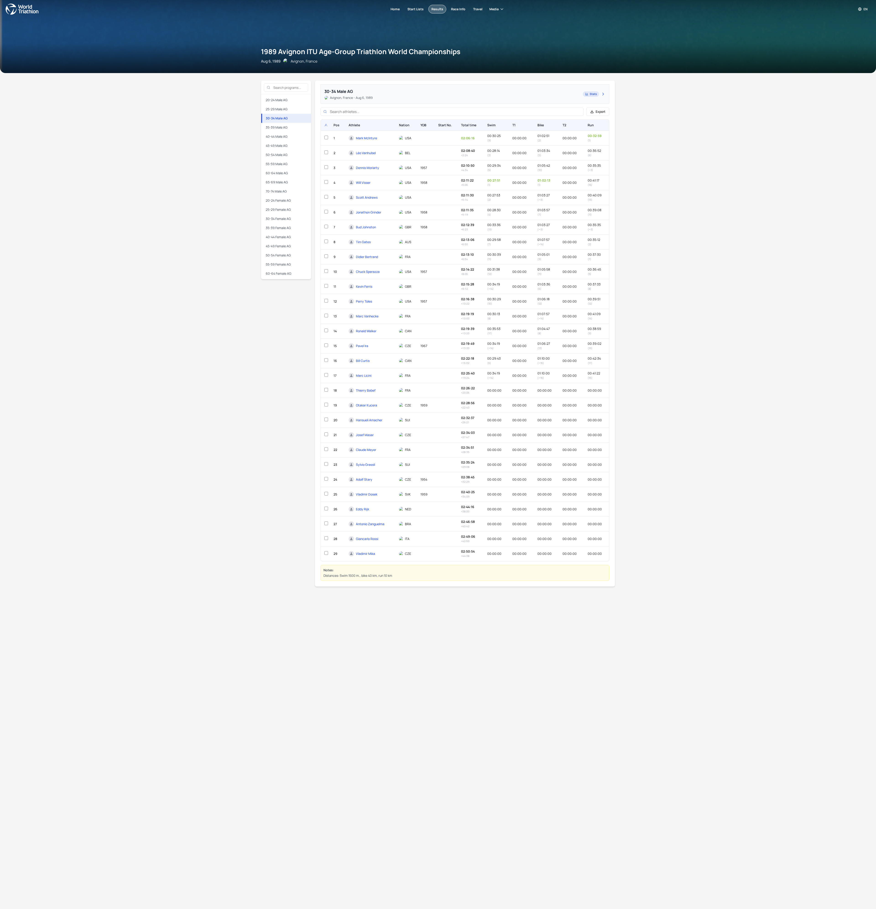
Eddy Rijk (362, 509)
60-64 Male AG (277, 173)
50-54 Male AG (276, 155)
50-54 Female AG (278, 255)
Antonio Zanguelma (370, 524)
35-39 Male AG (276, 127)
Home (395, 9)
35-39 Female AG (278, 228)
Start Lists (415, 9)
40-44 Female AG (278, 237)
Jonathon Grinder (368, 212)
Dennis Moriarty (367, 168)
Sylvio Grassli (365, 464)
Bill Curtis (363, 360)
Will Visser (363, 182)
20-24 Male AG (276, 100)
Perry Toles (364, 301)
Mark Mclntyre (366, 138)
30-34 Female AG (278, 218)
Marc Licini (363, 375)
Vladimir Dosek (366, 494)
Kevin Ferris (364, 286)
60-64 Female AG (278, 273)
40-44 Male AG (276, 136)
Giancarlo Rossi (367, 539)
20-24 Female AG (278, 200)
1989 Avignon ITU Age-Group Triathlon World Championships (360, 51)
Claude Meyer (366, 450)
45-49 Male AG (276, 145)
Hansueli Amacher (369, 420)
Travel (477, 9)
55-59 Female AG (278, 264)
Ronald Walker (366, 331)
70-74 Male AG (276, 191)
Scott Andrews (367, 197)
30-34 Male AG (277, 118)
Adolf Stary (364, 479)
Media (494, 9)
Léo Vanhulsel (366, 153)
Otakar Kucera (366, 405)
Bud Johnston (366, 227)
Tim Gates (363, 242)
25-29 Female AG (278, 209)
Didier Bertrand (367, 257)
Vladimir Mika (365, 553)
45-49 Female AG (278, 246)
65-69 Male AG (277, 182)
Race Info (458, 9)
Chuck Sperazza (368, 271)
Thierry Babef (365, 390)
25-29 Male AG (276, 109)
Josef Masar (365, 435)
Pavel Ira (362, 346)
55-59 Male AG (276, 164)
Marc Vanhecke (367, 316)
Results (437, 9)
